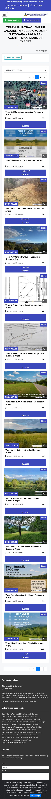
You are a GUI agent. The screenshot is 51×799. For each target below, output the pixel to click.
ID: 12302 (25, 319)
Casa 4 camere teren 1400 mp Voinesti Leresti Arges (19, 730)
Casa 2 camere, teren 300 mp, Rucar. (14, 743)
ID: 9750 (25, 174)
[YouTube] (13, 8)
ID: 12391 (25, 367)
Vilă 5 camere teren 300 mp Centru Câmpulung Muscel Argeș (21, 719)
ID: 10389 (25, 609)
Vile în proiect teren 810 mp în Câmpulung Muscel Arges (20, 737)
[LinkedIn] (11, 8)
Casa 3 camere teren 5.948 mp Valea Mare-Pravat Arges (20, 735)
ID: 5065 (25, 657)
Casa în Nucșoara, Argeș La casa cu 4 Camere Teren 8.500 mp (22, 727)
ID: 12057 (25, 126)
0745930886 (38, 5)
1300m (26, 219)
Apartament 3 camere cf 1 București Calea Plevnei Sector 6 (21, 724)
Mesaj (4, 770)
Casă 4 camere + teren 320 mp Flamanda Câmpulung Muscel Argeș (24, 722)
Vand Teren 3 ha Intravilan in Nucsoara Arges (16, 740)
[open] (4, 14)
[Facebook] (8, 8)
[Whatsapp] (31, 5)
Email (3, 764)
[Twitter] (6, 8)
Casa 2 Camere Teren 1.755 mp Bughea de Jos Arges (19, 716)
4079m (26, 267)
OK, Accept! (35, 796)
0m (26, 654)
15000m (26, 171)
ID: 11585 (25, 561)
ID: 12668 (25, 271)
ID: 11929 (25, 512)
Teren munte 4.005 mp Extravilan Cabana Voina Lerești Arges (21, 732)
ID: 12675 (25, 222)
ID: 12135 (25, 416)
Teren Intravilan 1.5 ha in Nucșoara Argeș (23, 160)
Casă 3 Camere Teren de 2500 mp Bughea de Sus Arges (20, 714)
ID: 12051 (25, 464)
